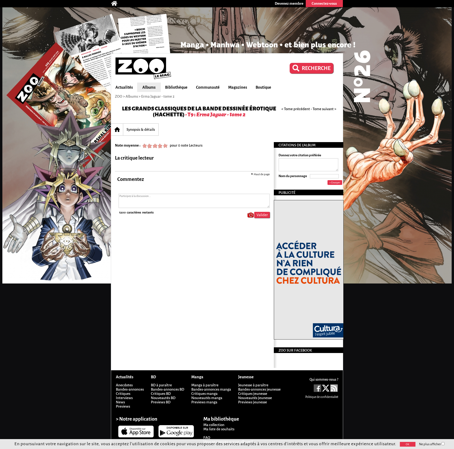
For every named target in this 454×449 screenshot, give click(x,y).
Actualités (124, 87)
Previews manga (204, 402)
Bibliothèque (176, 87)
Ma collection (213, 425)
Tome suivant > (324, 109)
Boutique (263, 87)
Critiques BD (161, 394)
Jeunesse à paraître (253, 385)
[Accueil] (116, 3)
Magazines (237, 87)
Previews (123, 406)
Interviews (124, 398)
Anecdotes (124, 385)
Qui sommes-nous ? (324, 379)
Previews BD (160, 402)
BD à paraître (161, 385)
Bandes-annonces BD (167, 389)
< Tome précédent (295, 109)
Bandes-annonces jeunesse (259, 389)
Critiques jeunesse (252, 394)
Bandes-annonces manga (211, 389)
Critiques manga (204, 394)
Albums (149, 87)
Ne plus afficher (430, 444)
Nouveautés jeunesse (255, 398)
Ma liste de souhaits (218, 429)
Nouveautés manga (206, 398)
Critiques (123, 394)
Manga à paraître (204, 385)
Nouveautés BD (163, 398)
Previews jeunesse (252, 402)
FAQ (206, 438)
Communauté (208, 87)
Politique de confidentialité (321, 397)
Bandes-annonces (130, 389)
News (120, 402)
